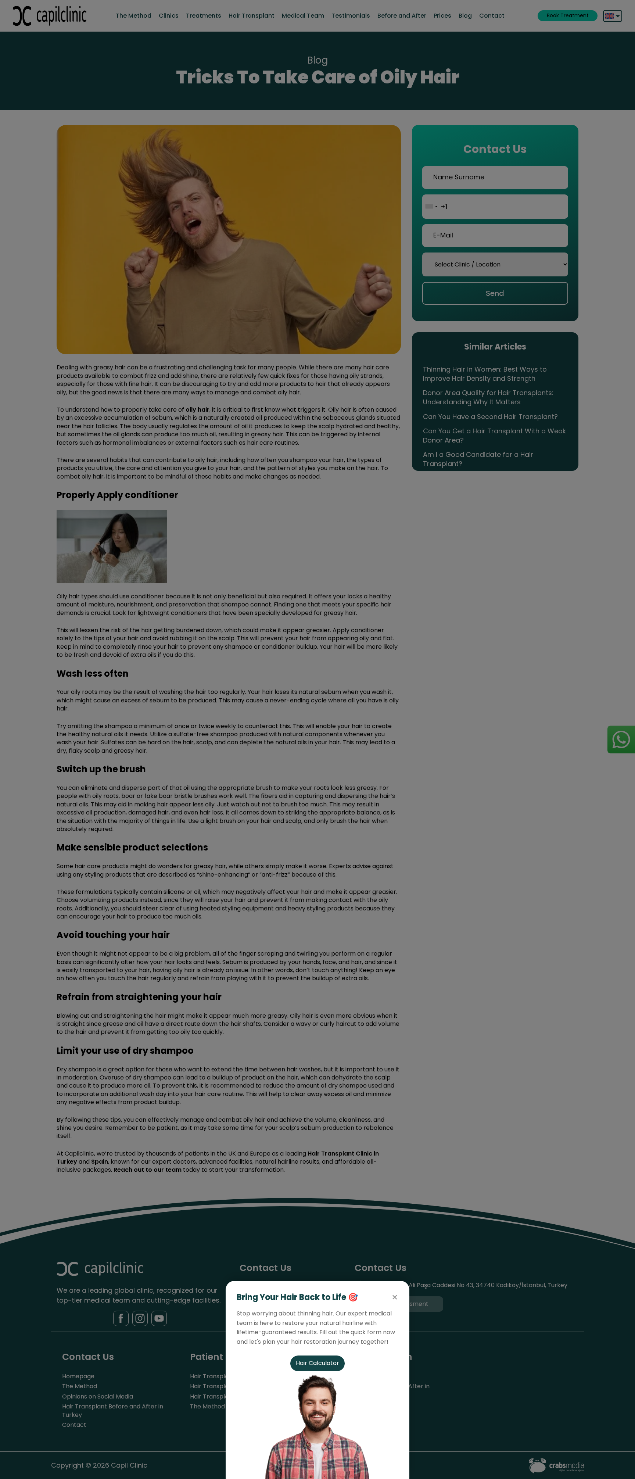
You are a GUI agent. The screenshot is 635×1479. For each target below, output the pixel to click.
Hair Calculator (317, 1363)
